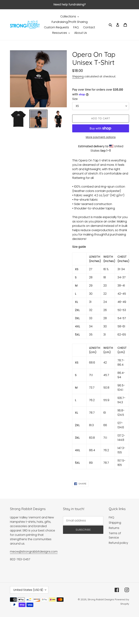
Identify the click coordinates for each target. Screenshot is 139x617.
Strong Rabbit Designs (101, 599)
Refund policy (118, 543)
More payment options (101, 137)
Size (75, 99)
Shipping (78, 76)
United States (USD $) (28, 590)
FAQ (111, 517)
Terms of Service (115, 535)
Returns (114, 528)
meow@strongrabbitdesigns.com (34, 551)
